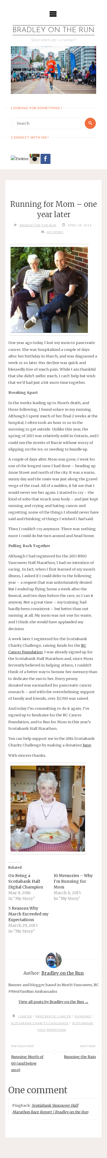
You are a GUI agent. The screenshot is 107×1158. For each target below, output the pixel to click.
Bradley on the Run (53, 30)
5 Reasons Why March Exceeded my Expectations (28, 914)
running (83, 1016)
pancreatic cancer (53, 1016)
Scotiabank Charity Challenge (39, 1023)
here (87, 745)
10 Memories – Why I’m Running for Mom (73, 881)
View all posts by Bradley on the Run (53, 1001)
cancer (25, 1016)
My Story (55, 232)
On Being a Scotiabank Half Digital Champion (25, 881)
